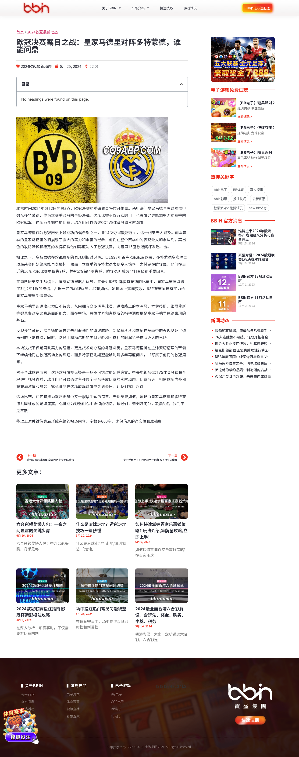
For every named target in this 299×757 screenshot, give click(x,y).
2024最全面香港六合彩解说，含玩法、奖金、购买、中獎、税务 (160, 614)
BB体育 (238, 190)
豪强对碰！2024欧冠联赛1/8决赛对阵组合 (256, 257)
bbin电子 (220, 190)
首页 (20, 32)
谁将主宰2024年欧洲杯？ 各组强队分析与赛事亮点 (256, 235)
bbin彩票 (220, 199)
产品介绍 (138, 8)
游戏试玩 (190, 8)
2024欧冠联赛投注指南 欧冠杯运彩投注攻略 (40, 611)
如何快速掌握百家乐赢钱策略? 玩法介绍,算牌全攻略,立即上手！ (161, 530)
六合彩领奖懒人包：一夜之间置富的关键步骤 (41, 527)
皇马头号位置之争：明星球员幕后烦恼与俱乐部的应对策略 (243, 363)
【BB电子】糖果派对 (254, 152)
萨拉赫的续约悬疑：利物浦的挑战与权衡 (243, 370)
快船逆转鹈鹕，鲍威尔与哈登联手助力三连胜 (243, 330)
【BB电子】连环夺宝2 (255, 127)
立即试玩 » (244, 116)
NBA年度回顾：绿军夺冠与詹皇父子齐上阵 (243, 357)
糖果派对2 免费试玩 (228, 208)
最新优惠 (258, 199)
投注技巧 (166, 8)
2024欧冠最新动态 (42, 32)
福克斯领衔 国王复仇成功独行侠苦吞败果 (243, 350)
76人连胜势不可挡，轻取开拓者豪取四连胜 (243, 337)
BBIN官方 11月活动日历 (255, 299)
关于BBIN (109, 8)
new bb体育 (258, 208)
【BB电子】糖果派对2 (255, 103)
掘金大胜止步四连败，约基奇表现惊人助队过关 (243, 344)
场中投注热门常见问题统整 (101, 608)
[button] (181, 84)
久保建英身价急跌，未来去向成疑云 (242, 376)
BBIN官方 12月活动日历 (255, 278)
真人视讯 (256, 190)
